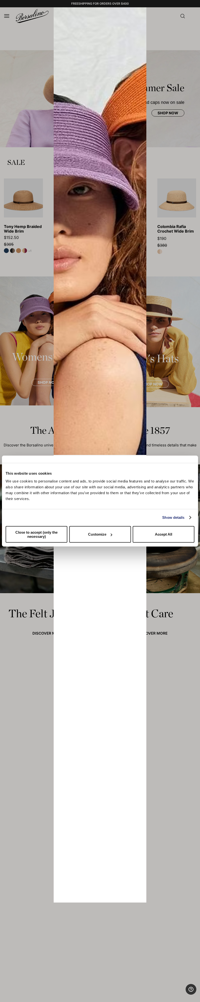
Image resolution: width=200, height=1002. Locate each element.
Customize (97, 534)
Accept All (163, 534)
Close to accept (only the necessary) (36, 534)
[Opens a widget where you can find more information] (178, 993)
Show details (173, 517)
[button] (141, 12)
